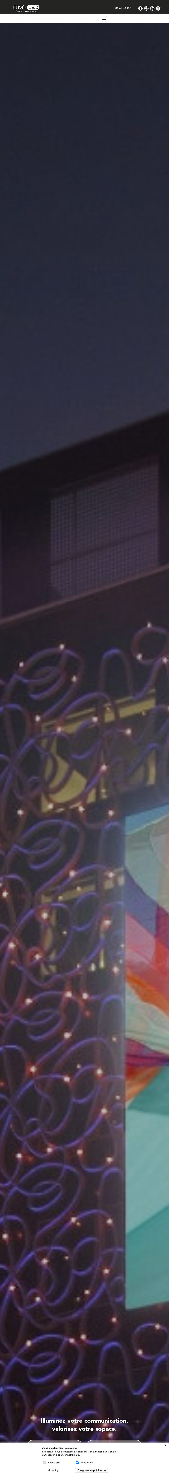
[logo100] (26, 6)
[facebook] (140, 8)
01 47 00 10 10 (124, 8)
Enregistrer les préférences (91, 1470)
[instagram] (146, 8)
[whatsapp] (158, 8)
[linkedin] (152, 8)
